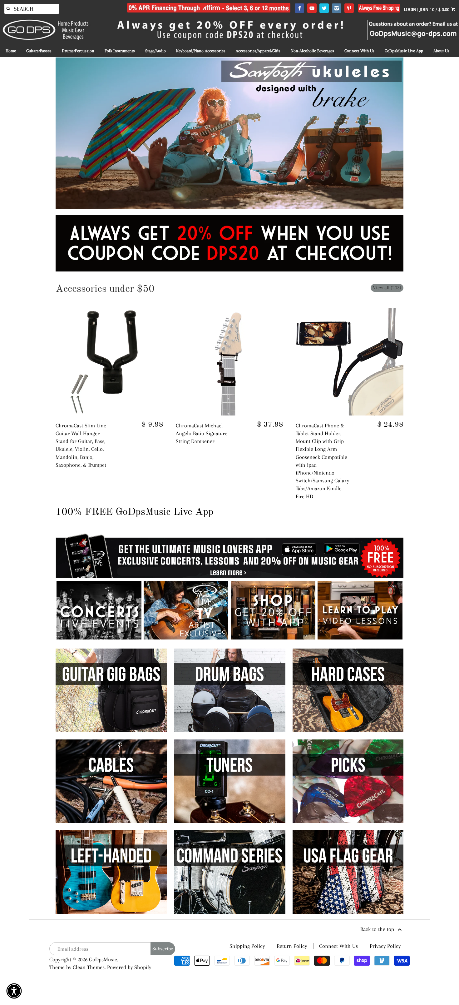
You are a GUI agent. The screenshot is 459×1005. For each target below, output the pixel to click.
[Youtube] (311, 8)
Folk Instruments (120, 50)
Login (410, 9)
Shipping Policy (247, 946)
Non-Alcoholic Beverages (312, 50)
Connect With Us (359, 50)
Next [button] (413, 133)
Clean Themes (89, 967)
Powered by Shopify (129, 967)
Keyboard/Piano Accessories (200, 50)
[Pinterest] (348, 8)
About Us (441, 50)
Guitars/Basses (39, 50)
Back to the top (378, 929)
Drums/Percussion (78, 50)
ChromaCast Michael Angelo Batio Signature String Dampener (201, 433)
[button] (14, 991)
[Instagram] (336, 8)
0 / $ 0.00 (441, 9)
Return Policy (292, 946)
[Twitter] (323, 8)
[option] (230, 133)
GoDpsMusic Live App (404, 50)
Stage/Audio (155, 50)
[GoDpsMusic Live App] (99, 637)
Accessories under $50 (105, 289)
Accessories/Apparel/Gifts (258, 50)
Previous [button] (46, 133)
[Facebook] (299, 8)
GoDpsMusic (103, 959)
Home (11, 50)
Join (424, 9)
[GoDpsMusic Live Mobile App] (273, 637)
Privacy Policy (385, 946)
